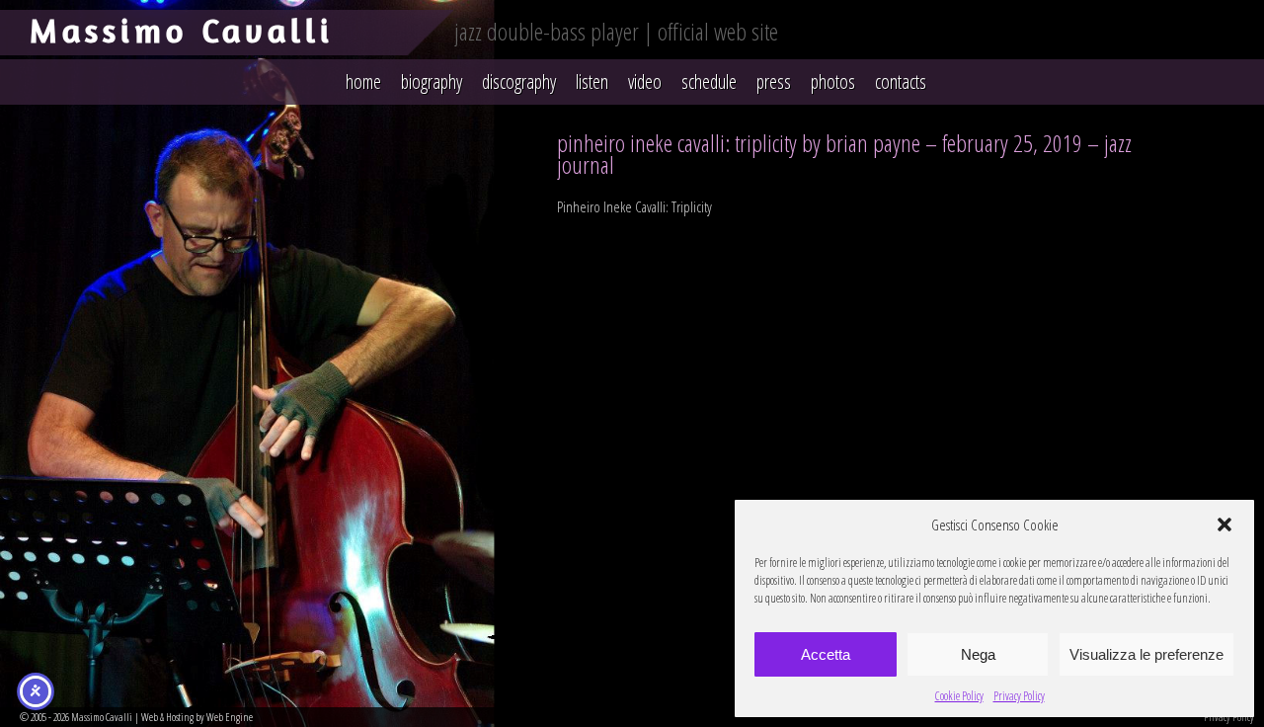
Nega (978, 654)
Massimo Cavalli (182, 30)
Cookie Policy (959, 695)
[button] (1224, 524)
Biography (431, 81)
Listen (592, 81)
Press (773, 81)
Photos (833, 81)
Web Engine (229, 716)
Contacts (900, 81)
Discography (519, 81)
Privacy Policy (1019, 695)
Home (363, 81)
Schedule (709, 81)
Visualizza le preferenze (1146, 654)
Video (645, 81)
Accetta (825, 654)
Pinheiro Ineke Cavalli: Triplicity (634, 206)
